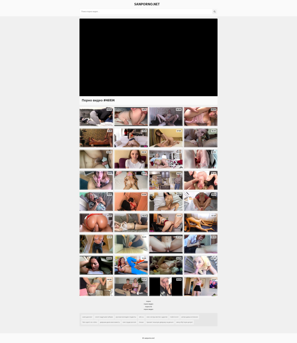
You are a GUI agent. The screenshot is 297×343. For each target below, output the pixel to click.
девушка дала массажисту (110, 322)
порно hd (148, 306)
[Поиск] (214, 11)
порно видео (148, 304)
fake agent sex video (89, 322)
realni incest (174, 317)
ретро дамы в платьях (189, 317)
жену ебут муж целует (184, 322)
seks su (141, 317)
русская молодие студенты (126, 317)
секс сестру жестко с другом (157, 317)
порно (148, 301)
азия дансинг (87, 317)
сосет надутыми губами (104, 317)
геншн (141, 322)
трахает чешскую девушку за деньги (160, 322)
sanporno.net (147, 4)
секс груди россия (129, 322)
